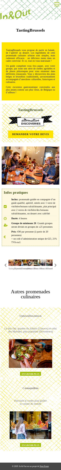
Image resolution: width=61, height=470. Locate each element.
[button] (5, 166)
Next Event (44, 466)
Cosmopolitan (30, 388)
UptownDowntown (30, 315)
